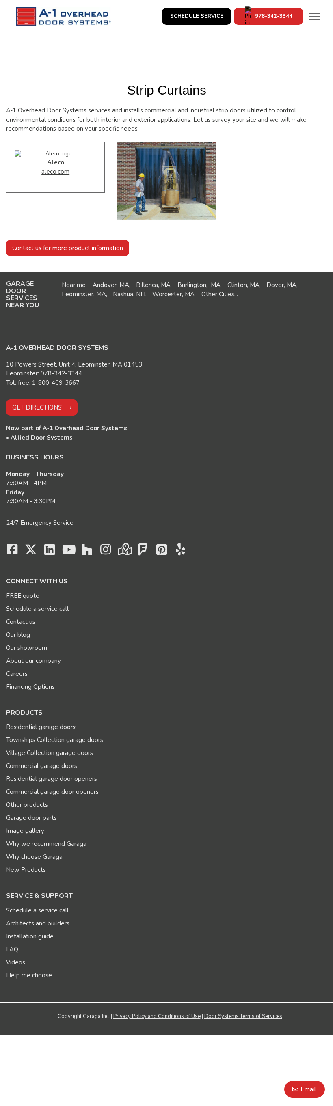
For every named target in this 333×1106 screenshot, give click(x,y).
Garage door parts (31, 818)
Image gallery (25, 831)
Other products (27, 805)
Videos (15, 962)
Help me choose (29, 975)
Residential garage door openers (51, 779)
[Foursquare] (143, 552)
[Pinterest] (162, 552)
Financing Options (30, 687)
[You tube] (68, 552)
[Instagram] (105, 552)
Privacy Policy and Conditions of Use (157, 1016)
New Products (26, 870)
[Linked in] (49, 552)
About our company (33, 661)
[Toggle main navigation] (314, 16)
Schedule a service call (37, 609)
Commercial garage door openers (52, 792)
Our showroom (26, 648)
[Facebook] (12, 552)
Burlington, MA (199, 285)
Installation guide (30, 936)
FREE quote (22, 596)
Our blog (18, 635)
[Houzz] (87, 552)
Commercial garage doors (41, 766)
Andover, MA (111, 285)
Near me (74, 285)
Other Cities (217, 294)
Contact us (20, 622)
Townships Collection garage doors (54, 740)
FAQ (12, 949)
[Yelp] (180, 552)
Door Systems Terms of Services (243, 1016)
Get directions (37, 407)
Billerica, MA (153, 285)
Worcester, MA (173, 294)
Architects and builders (37, 923)
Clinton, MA (243, 285)
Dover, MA (281, 285)
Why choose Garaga (34, 857)
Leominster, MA (84, 294)
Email (308, 1089)
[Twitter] (31, 552)
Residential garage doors (41, 727)
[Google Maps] (124, 552)
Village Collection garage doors (49, 753)
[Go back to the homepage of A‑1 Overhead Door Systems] (63, 16)
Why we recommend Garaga (46, 844)
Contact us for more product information (67, 248)
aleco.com (55, 172)
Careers (17, 674)
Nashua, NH (129, 294)
